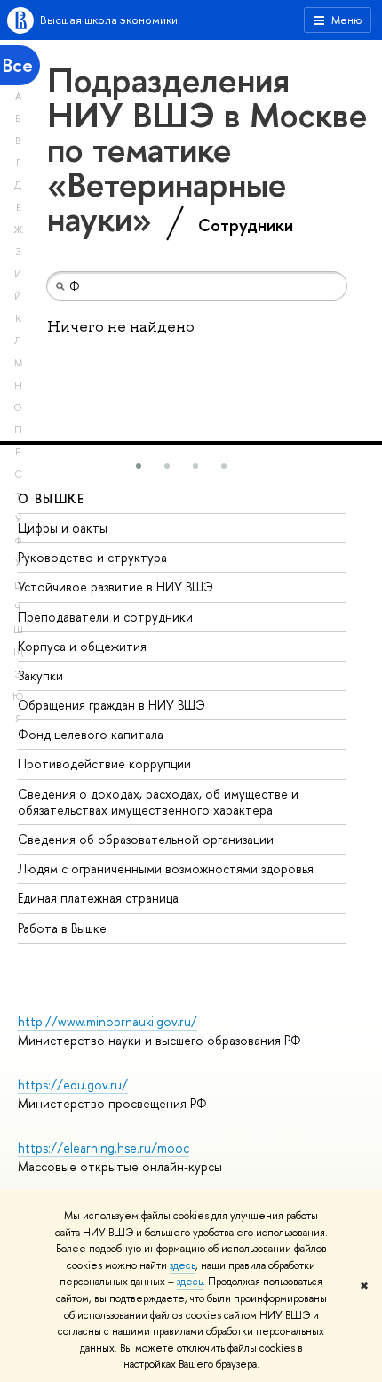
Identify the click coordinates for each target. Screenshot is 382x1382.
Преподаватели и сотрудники (105, 616)
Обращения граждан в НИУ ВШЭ (111, 704)
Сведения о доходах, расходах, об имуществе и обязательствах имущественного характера (158, 801)
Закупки (40, 675)
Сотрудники (245, 225)
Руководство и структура (92, 557)
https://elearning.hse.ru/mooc (103, 1147)
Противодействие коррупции (104, 763)
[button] (138, 466)
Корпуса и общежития (82, 646)
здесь (182, 1265)
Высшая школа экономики (109, 20)
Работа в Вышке (62, 928)
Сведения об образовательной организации (146, 839)
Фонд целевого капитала (90, 734)
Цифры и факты (62, 527)
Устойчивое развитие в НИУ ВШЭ (115, 586)
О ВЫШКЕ (51, 498)
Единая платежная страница (98, 897)
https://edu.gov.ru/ (73, 1084)
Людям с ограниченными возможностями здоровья (166, 868)
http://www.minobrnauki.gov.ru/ (107, 1021)
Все (18, 65)
